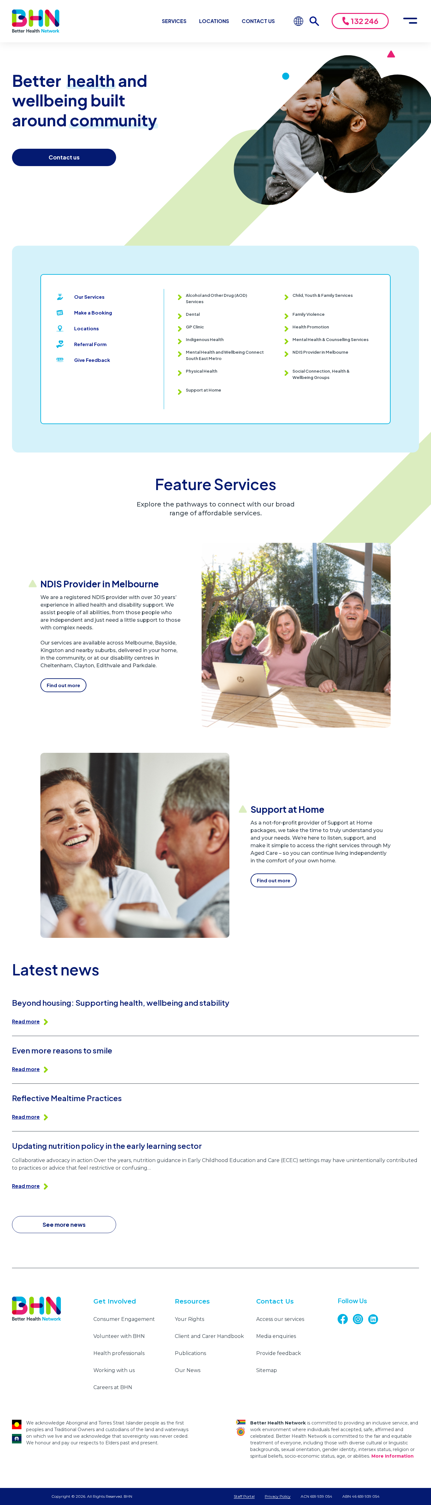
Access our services (280, 1319)
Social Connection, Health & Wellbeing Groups (321, 374)
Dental (193, 314)
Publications (190, 1353)
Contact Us (258, 21)
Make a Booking (93, 312)
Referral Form (90, 344)
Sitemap (266, 1370)
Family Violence (308, 314)
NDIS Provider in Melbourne (320, 352)
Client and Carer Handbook (209, 1336)
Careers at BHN (112, 1387)
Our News (187, 1370)
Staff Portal (244, 1496)
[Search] (317, 21)
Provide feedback (278, 1353)
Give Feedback (92, 360)
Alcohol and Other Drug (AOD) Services (216, 298)
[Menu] (410, 21)
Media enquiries (276, 1336)
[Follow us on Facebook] (345, 1319)
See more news (64, 1224)
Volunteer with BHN (119, 1336)
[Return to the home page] (35, 21)
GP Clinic (195, 326)
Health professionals (119, 1353)
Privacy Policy (278, 1496)
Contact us (64, 157)
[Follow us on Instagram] (360, 1319)
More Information (392, 1456)
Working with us (114, 1370)
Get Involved (114, 1301)
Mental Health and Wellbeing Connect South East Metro (225, 355)
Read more (26, 1021)
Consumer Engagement (124, 1319)
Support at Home (203, 390)
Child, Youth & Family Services (322, 295)
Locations (214, 21)
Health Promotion (310, 326)
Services (174, 21)
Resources (192, 1301)
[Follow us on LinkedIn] (375, 1319)
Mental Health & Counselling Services (330, 339)
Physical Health (201, 371)
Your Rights (189, 1319)
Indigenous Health (205, 339)
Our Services (89, 297)
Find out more (63, 685)
